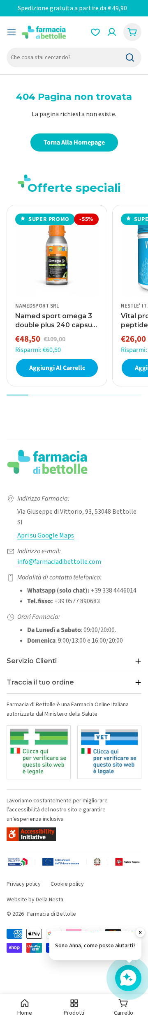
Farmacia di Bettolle (51, 914)
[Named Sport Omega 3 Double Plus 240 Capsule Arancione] (57, 255)
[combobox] (74, 57)
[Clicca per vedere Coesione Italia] (74, 863)
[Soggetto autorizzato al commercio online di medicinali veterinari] (109, 752)
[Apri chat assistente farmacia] (128, 978)
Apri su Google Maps (45, 535)
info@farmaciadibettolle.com (59, 561)
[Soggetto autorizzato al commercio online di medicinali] (39, 752)
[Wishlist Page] (95, 32)
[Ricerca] (130, 57)
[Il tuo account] (112, 32)
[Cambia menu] (11, 32)
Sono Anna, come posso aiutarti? (95, 946)
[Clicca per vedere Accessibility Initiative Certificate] (31, 834)
